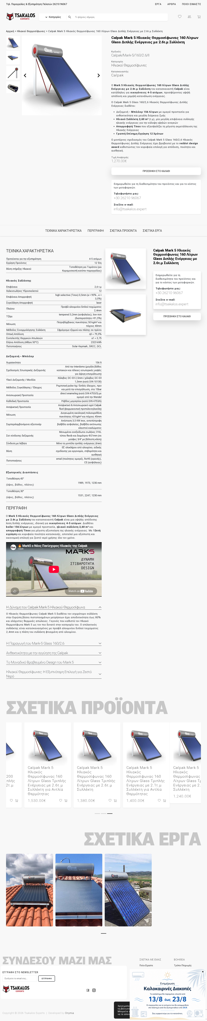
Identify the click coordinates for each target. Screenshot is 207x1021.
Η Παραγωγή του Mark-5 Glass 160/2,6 (35, 643)
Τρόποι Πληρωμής (183, 961)
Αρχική (10, 31)
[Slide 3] (109, 809)
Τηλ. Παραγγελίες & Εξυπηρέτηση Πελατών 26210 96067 (36, 4)
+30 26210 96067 (127, 198)
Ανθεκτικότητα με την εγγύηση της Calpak (37, 653)
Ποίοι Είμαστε (146, 961)
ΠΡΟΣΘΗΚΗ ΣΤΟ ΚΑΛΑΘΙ (156, 171)
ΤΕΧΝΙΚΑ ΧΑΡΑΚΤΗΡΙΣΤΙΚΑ (63, 230)
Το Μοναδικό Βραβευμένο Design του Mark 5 (40, 662)
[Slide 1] (97, 809)
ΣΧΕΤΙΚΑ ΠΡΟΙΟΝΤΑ (123, 230)
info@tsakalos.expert (130, 209)
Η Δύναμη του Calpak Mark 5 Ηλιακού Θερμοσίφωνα (45, 607)
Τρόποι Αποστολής (183, 966)
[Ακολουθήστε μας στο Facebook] (89, 985)
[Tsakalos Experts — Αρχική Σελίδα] (16, 984)
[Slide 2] (103, 809)
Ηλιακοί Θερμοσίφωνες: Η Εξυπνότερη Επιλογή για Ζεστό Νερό (49, 674)
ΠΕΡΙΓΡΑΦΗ (96, 230)
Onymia (69, 1008)
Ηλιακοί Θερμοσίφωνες (31, 31)
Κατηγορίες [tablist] (54, 17)
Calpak (117, 75)
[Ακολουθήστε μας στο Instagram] (94, 985)
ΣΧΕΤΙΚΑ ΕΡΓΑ (152, 230)
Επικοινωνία (145, 966)
